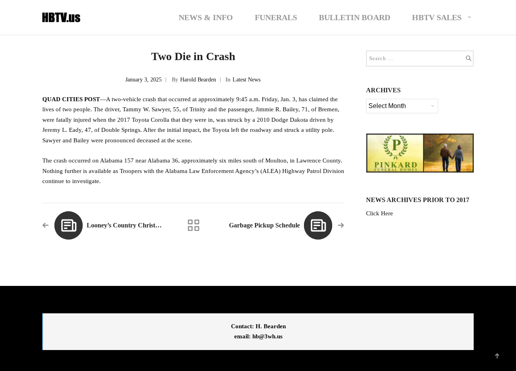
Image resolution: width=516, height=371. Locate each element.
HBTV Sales (437, 17)
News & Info (206, 17)
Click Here (379, 213)
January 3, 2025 (143, 80)
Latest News (246, 80)
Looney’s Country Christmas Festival (138, 225)
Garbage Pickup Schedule (264, 225)
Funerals (276, 17)
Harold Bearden (198, 80)
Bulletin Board (354, 17)
